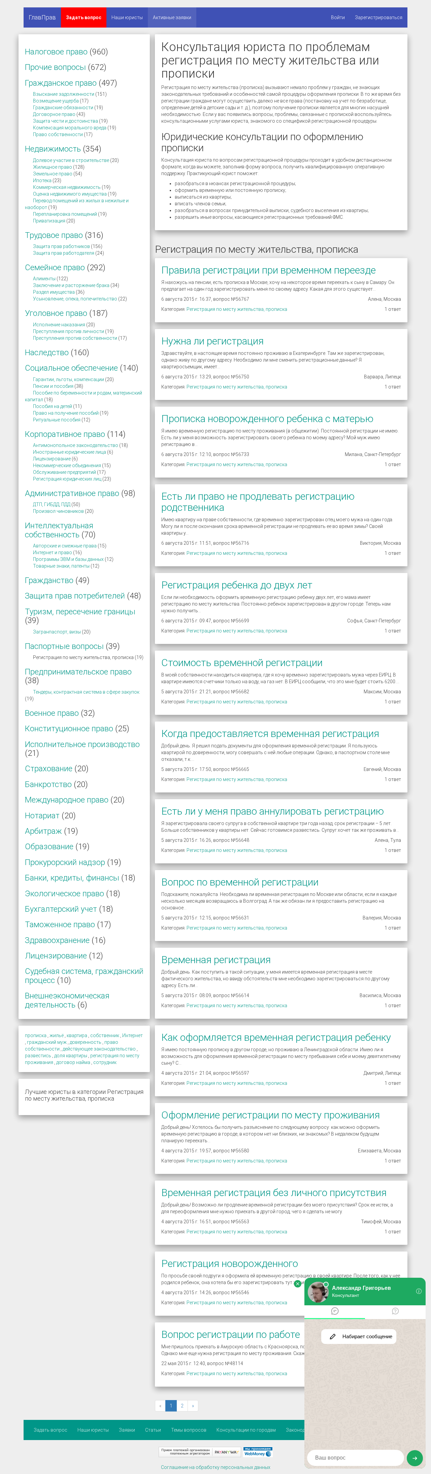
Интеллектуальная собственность (59, 530)
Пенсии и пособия (53, 386)
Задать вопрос (83, 17)
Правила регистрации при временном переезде (268, 270)
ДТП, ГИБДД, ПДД (51, 504)
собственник (104, 1035)
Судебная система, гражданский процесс (84, 976)
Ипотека (42, 180)
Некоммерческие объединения (67, 465)
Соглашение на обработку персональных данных (215, 1467)
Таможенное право (60, 924)
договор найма (73, 1062)
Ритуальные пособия (56, 419)
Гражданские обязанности (63, 107)
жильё (56, 1035)
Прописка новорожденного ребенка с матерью (267, 418)
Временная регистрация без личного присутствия (274, 1192)
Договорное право (54, 114)
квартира (77, 1035)
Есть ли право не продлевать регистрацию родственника (258, 501)
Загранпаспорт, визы (57, 631)
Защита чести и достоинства (65, 121)
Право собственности (58, 134)
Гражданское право (61, 83)
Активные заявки (172, 17)
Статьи (153, 1430)
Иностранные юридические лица (69, 452)
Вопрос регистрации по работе (230, 1334)
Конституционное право (69, 728)
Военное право (52, 713)
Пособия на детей (52, 406)
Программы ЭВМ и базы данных (68, 559)
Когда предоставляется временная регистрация (270, 733)
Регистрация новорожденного (229, 1263)
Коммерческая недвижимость (67, 187)
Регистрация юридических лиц (67, 479)
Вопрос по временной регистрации (240, 882)
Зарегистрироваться (378, 17)
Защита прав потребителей (75, 596)
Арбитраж (43, 831)
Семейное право (55, 267)
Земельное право (52, 173)
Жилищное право (52, 167)
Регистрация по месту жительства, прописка (237, 309)
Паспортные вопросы (64, 646)
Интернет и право (52, 552)
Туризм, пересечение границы (80, 611)
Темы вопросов (188, 1430)
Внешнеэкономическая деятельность (67, 1000)
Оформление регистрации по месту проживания (270, 1115)
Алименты (44, 278)
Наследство (47, 352)
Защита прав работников (61, 246)
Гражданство (49, 580)
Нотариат (42, 815)
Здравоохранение (57, 940)
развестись (38, 1055)
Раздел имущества (54, 292)
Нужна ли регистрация (212, 341)
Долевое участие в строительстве (71, 160)
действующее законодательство (99, 1049)
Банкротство (48, 784)
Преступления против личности (68, 331)
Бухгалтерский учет (61, 909)
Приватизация (49, 220)
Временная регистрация (216, 960)
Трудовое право (54, 235)
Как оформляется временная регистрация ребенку (276, 1037)
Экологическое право (64, 893)
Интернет (132, 1035)
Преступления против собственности (75, 338)
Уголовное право (56, 313)
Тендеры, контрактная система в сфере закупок (86, 692)
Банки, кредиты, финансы (72, 878)
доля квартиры (70, 1055)
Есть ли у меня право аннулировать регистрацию (272, 811)
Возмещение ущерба (56, 101)
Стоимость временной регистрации (242, 662)
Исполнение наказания (59, 324)
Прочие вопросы (55, 67)
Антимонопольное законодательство (75, 445)
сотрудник (105, 1062)
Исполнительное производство (82, 744)
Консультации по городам (246, 1430)
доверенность (85, 1042)
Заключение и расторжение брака (71, 285)
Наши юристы (127, 17)
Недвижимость (53, 149)
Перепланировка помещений (65, 214)
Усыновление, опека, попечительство (75, 298)
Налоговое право (56, 51)
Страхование (48, 768)
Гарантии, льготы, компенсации (68, 379)
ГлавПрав (42, 17)
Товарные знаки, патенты (61, 566)
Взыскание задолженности (63, 94)
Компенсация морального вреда (69, 127)
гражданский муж (47, 1042)
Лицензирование (52, 458)
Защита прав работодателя (63, 253)
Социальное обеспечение (71, 368)
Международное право (66, 800)
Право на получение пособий (66, 413)
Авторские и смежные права (65, 545)
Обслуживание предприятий (64, 472)
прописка (35, 1035)
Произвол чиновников (58, 511)
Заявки (127, 1430)
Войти (338, 17)
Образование (49, 846)
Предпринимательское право (78, 672)
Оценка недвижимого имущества (70, 194)
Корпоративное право (65, 434)
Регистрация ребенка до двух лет (236, 585)
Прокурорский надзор (65, 862)
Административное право (72, 493)
